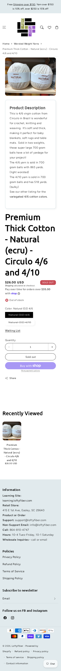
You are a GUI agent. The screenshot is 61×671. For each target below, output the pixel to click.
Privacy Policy (12, 557)
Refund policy (22, 651)
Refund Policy (12, 564)
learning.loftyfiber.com (17, 500)
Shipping (9, 285)
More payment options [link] (30, 370)
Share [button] (12, 378)
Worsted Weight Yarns (26, 43)
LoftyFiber (17, 646)
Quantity (10, 340)
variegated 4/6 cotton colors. (29, 196)
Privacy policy (40, 651)
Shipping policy (35, 657)
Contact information (17, 663)
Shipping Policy (13, 578)
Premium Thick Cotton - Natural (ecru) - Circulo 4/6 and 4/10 (30, 51)
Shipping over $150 (24, 4)
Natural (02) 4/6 (20, 315)
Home (6, 43)
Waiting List (12, 330)
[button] (4, 27)
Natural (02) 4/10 (21, 323)
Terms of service (15, 657)
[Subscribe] (54, 598)
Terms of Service (14, 571)
